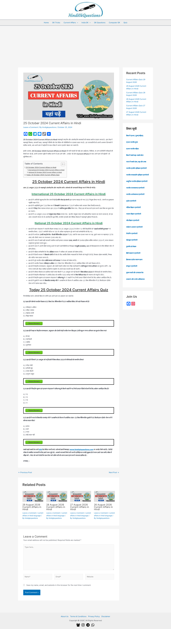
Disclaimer (105, 616)
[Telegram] (88, 625)
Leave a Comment (30, 127)
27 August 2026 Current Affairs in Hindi (79, 507)
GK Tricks (56, 22)
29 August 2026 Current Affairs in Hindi (31, 507)
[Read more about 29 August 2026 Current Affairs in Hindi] (32, 496)
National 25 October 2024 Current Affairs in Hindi (45, 172)
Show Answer (34, 323)
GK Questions (99, 22)
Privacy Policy (94, 616)
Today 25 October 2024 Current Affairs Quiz (42, 175)
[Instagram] (83, 625)
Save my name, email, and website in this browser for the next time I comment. (58, 585)
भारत (40, 449)
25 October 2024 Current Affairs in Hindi (41, 167)
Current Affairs (70, 22)
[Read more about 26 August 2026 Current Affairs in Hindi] (104, 496)
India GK (85, 22)
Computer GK (114, 22)
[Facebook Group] (78, 625)
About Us (64, 616)
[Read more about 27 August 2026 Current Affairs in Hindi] (80, 496)
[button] (77, 23)
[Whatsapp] (93, 625)
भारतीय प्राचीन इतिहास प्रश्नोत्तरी (136, 168)
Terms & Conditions (78, 616)
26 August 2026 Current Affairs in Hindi (103, 507)
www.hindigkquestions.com (81, 449)
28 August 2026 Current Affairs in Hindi (55, 507)
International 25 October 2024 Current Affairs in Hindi (46, 170)
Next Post (114, 472)
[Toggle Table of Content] (61, 164)
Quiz (125, 22)
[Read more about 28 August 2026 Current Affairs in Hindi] (56, 496)
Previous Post (25, 472)
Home (46, 22)
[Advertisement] (85, 43)
